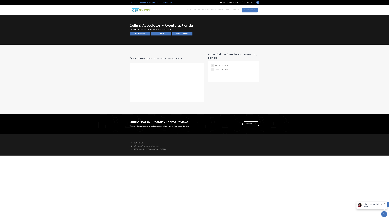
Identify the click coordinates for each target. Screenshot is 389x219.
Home (189, 10)
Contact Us (251, 124)
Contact (238, 2)
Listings (228, 10)
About (220, 10)
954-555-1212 (139, 143)
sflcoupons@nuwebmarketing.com (146, 146)
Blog (230, 2)
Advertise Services (209, 10)
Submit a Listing (249, 10)
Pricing (236, 10)
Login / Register (249, 2)
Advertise (223, 2)
